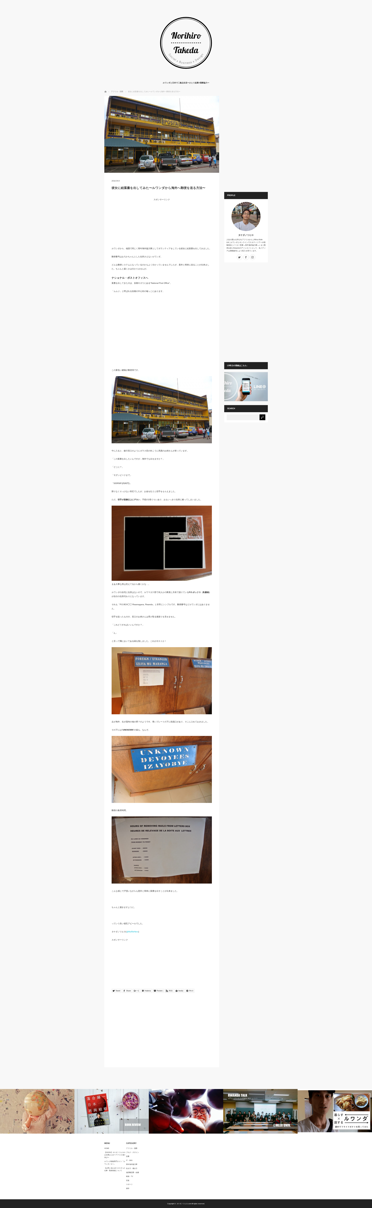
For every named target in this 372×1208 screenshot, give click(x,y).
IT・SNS (129, 1160)
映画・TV (129, 1176)
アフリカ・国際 (131, 1148)
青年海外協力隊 (131, 1164)
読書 (127, 1156)
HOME (106, 1148)
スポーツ (129, 1184)
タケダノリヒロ (246, 235)
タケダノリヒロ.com (184, 1204)
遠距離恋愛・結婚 (132, 1172)
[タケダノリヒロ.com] (186, 78)
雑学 (127, 1188)
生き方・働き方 (131, 1168)
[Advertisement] (162, 226)
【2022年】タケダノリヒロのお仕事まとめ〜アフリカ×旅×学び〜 (114, 1154)
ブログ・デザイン (132, 1152)
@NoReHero (132, 931)
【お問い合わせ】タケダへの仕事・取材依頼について (114, 1169)
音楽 (127, 1180)
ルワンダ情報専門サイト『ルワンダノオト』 (114, 1162)
